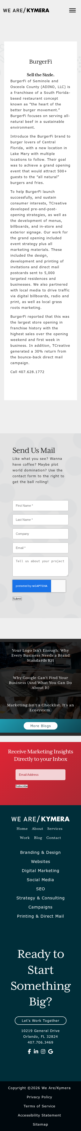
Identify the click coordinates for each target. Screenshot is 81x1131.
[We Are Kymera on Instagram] (43, 1051)
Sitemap (40, 1124)
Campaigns (40, 907)
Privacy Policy (39, 1097)
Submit (17, 598)
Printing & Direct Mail (40, 916)
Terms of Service (39, 1106)
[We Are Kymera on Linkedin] (36, 1051)
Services (55, 829)
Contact (53, 838)
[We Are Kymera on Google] (50, 1051)
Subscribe (22, 786)
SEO (40, 889)
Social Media (40, 879)
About (37, 829)
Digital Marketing (40, 870)
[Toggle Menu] (72, 10)
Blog (38, 838)
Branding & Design (40, 852)
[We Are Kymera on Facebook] (29, 1051)
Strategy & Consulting (40, 898)
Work (25, 838)
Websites (40, 861)
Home (22, 829)
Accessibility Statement (39, 1115)
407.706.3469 (40, 1042)
